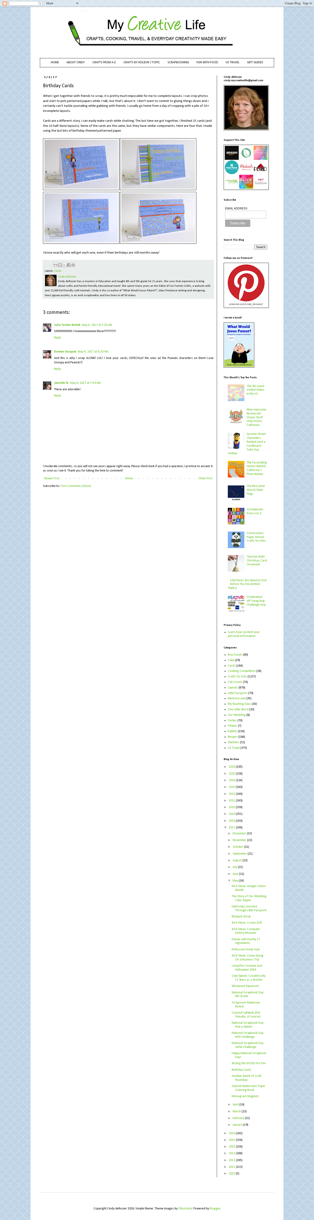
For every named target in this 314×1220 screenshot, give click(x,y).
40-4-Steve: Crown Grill (247, 923)
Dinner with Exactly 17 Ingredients (246, 941)
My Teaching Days (239, 704)
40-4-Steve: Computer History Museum (246, 931)
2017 (232, 827)
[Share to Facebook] (68, 265)
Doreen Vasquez (65, 351)
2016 (232, 1133)
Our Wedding (237, 715)
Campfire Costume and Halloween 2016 (247, 967)
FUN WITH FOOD (207, 62)
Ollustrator (185, 1208)
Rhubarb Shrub (241, 916)
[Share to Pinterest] (73, 265)
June (236, 874)
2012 (232, 1160)
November (240, 840)
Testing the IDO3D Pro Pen (249, 1063)
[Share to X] (64, 265)
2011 (232, 1167)
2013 (232, 1153)
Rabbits (232, 731)
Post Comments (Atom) (76, 486)
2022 (232, 794)
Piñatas (232, 726)
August (238, 860)
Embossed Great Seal (246, 949)
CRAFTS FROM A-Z (104, 62)
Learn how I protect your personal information (244, 634)
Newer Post (51, 478)
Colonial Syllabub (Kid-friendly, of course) (246, 1014)
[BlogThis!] (60, 265)
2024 (232, 780)
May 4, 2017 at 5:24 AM (97, 325)
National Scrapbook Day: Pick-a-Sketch (248, 1025)
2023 (232, 787)
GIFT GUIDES (255, 62)
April (236, 1104)
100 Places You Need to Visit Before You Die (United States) (247, 584)
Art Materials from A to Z (255, 511)
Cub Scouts (235, 682)
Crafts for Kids (237, 676)
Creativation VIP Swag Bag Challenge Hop (256, 601)
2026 (232, 767)
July (235, 867)
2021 (232, 800)
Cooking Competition (242, 671)
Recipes (233, 737)
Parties (232, 720)
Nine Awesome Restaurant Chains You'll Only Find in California (256, 417)
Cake (231, 660)
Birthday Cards (241, 1070)
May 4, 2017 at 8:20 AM (93, 351)
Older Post (205, 478)
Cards (57, 271)
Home (129, 478)
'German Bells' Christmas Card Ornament (257, 560)
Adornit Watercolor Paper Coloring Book (248, 1088)
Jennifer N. (61, 383)
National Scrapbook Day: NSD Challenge (248, 1035)
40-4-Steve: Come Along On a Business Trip (247, 957)
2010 (232, 1173)
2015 (232, 1140)
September (240, 854)
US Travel (234, 748)
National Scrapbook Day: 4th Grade (248, 994)
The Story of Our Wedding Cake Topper (249, 898)
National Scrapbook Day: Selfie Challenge (248, 1045)
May (236, 880)
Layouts (233, 687)
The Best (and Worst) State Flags (256, 490)
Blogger (215, 1208)
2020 (232, 807)
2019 (232, 814)
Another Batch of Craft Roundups (246, 1078)
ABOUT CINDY (75, 62)
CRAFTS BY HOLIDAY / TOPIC (141, 62)
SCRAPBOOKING (178, 62)
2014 (232, 1146)
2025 (232, 773)
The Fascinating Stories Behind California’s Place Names (257, 468)
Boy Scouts (235, 654)
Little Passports (238, 693)
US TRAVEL (233, 62)
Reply (57, 337)
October (238, 847)
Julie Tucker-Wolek (67, 325)
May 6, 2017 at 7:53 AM (85, 383)
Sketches (233, 742)
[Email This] (55, 265)
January (238, 1125)
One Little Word (238, 709)
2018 (232, 821)
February (239, 1118)
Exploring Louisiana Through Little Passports (249, 908)
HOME (55, 62)
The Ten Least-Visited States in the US (256, 390)
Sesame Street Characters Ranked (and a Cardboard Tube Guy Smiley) (247, 443)
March (237, 1111)
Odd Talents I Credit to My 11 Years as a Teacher (248, 978)
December (240, 833)
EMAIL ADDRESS (236, 208)
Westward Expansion (245, 986)
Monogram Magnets (245, 1096)
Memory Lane (237, 698)
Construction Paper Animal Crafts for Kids (256, 537)
